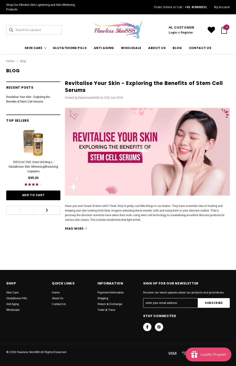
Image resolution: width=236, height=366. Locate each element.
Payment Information (110, 292)
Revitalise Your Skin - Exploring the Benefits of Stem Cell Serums (144, 87)
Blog (23, 61)
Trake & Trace (106, 310)
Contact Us (59, 304)
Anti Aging (104, 48)
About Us (57, 298)
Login (173, 32)
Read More (74, 228)
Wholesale (131, 48)
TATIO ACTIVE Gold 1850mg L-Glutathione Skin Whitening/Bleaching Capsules (33, 166)
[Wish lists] (211, 30)
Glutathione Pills (70, 48)
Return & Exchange (109, 304)
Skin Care (12, 292)
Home (10, 61)
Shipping (102, 298)
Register (187, 32)
